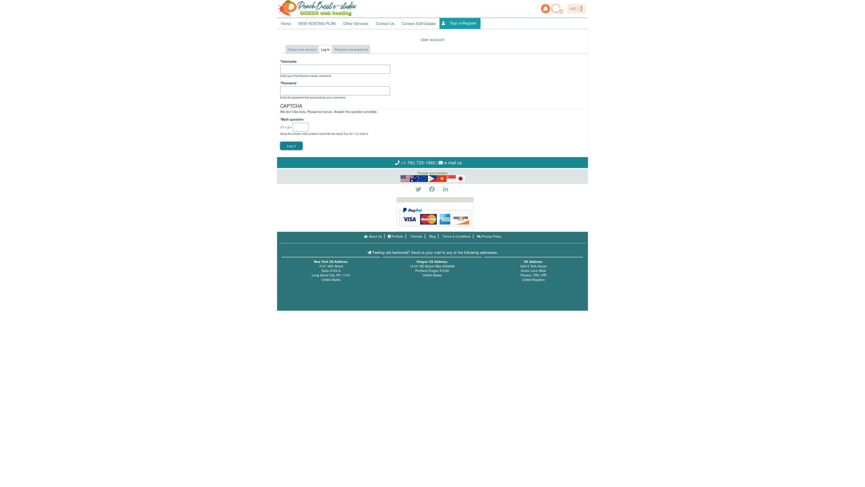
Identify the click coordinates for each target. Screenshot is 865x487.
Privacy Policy (491, 236)
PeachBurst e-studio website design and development (317, 8)
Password (288, 83)
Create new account (302, 49)
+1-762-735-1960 (417, 162)
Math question (292, 119)
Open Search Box (557, 9)
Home (286, 23)
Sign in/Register (463, 23)
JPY (460, 178)
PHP (432, 178)
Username (288, 61)
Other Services (355, 23)
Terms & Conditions (456, 236)
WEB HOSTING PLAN (317, 23)
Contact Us (385, 23)
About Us (375, 236)
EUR (423, 178)
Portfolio (397, 236)
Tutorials (415, 236)
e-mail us (452, 162)
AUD (414, 178)
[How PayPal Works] (435, 216)
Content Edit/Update (419, 23)
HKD (441, 178)
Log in (326, 49)
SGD (451, 178)
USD (405, 178)
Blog (432, 236)
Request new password (351, 49)
